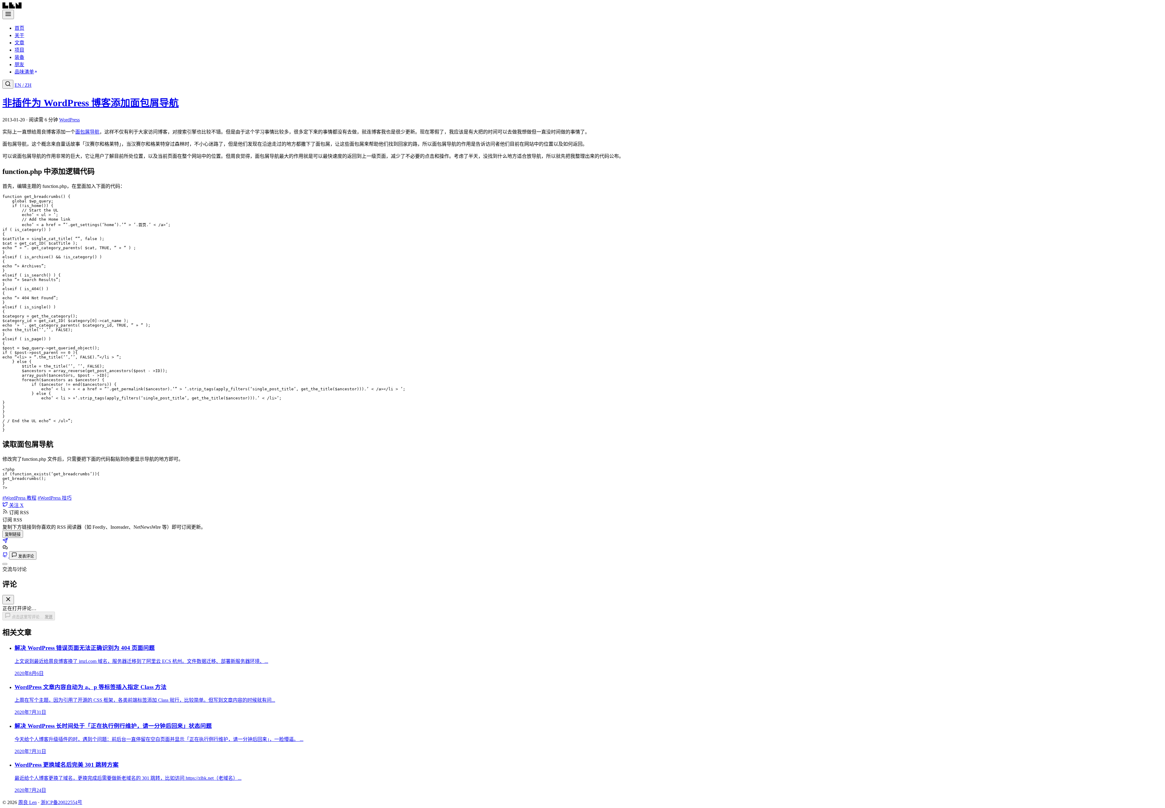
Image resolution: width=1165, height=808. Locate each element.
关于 (19, 35)
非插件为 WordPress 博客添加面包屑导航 (90, 102)
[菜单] (8, 14)
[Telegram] (5, 541)
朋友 (19, 64)
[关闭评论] (4, 564)
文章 (19, 42)
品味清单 (24, 71)
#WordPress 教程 (19, 498)
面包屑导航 (87, 131)
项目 (19, 50)
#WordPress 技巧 (55, 498)
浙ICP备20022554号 (61, 802)
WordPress (69, 119)
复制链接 (13, 534)
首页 (19, 28)
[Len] (12, 6)
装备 (19, 57)
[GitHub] (5, 555)
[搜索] (7, 84)
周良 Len (27, 802)
